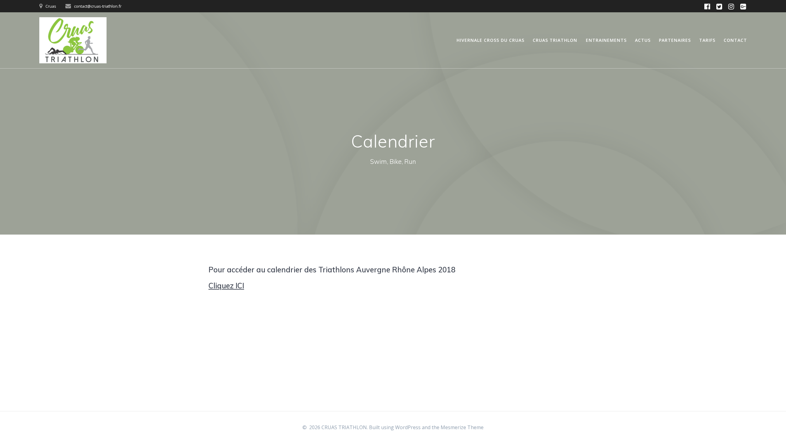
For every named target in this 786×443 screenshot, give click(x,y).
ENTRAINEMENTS (606, 40)
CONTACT (735, 40)
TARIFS (707, 40)
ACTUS (643, 40)
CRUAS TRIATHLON (555, 40)
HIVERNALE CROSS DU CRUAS (490, 40)
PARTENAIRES (675, 40)
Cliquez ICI (226, 285)
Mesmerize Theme (462, 427)
